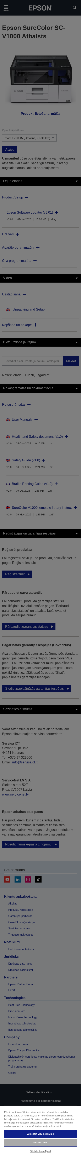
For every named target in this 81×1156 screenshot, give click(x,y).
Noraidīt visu (40, 1142)
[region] (40, 1131)
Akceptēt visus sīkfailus (40, 1134)
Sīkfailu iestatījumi (40, 1151)
